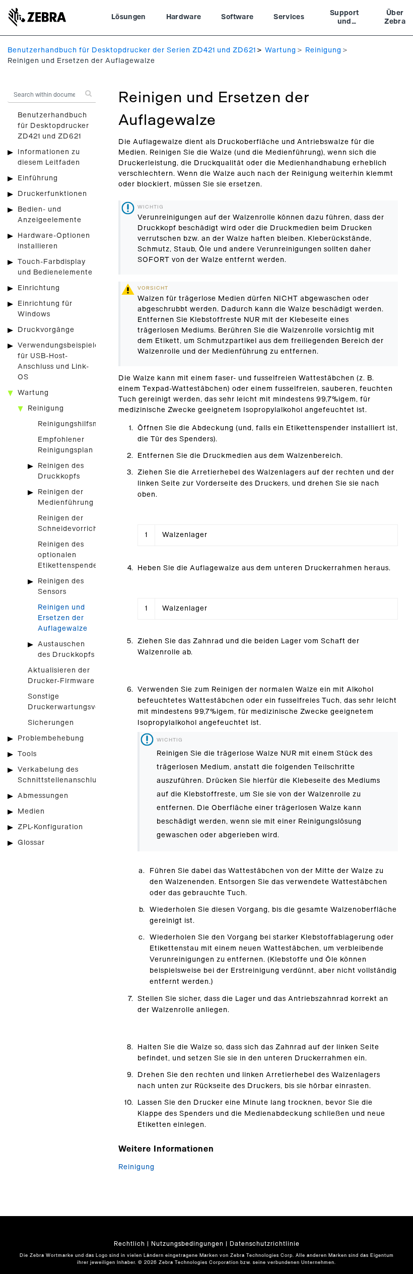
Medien (31, 811)
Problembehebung (51, 738)
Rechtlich (129, 1244)
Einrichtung (39, 288)
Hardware (183, 17)
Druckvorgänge (46, 329)
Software (237, 17)
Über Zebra (394, 18)
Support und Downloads (344, 19)
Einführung (38, 178)
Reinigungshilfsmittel (76, 424)
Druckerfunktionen (52, 193)
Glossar (31, 842)
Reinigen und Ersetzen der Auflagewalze (63, 618)
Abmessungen (43, 795)
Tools (27, 754)
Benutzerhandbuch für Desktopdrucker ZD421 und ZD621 (53, 126)
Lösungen (128, 17)
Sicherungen (51, 722)
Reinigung (323, 50)
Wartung (280, 50)
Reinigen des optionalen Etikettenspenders (71, 555)
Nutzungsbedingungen (187, 1244)
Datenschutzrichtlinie (265, 1244)
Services (288, 17)
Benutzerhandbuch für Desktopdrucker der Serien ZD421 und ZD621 (132, 50)
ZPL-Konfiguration (50, 827)
